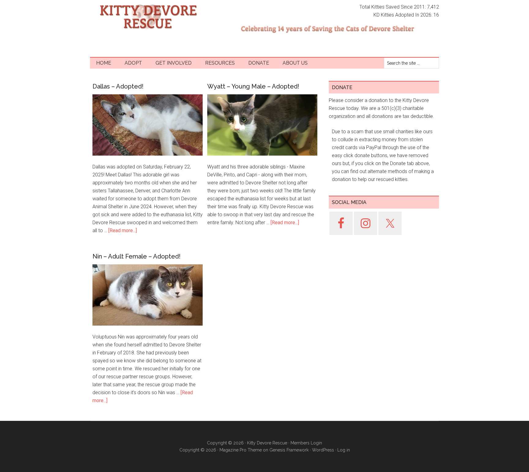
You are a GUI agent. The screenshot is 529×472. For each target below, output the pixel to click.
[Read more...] (122, 230)
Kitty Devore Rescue (148, 17)
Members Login (306, 442)
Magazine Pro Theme (240, 449)
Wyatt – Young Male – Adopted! (253, 86)
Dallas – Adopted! (118, 86)
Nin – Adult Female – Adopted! (136, 256)
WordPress (323, 449)
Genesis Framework (289, 449)
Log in (343, 449)
